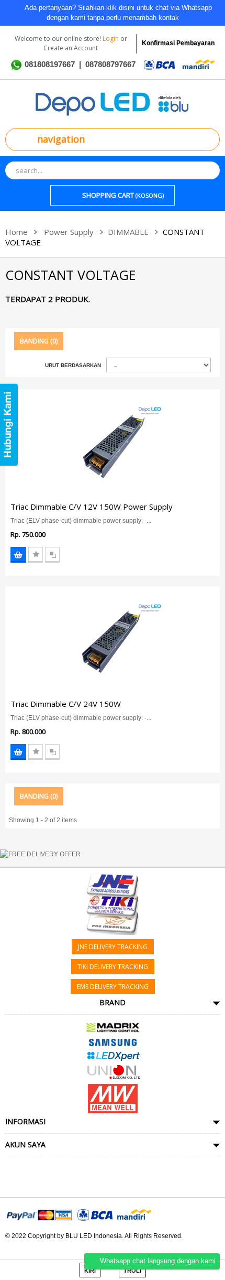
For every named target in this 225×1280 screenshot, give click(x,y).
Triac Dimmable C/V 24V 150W (65, 703)
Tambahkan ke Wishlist (35, 555)
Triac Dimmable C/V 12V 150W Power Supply (91, 506)
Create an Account (70, 48)
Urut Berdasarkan (73, 365)
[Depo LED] (113, 103)
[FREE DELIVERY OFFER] (112, 855)
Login (111, 38)
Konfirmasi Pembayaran (178, 43)
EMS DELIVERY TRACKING (113, 986)
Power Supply (69, 232)
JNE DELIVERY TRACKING (113, 946)
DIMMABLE (128, 232)
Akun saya (25, 1144)
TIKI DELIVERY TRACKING (112, 966)
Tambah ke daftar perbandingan (52, 555)
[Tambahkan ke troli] (18, 555)
